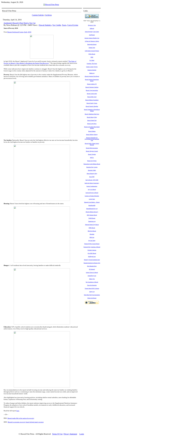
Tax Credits (56, 25)
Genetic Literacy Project (92, 66)
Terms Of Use (57, 434)
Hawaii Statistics (45, 25)
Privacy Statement (70, 434)
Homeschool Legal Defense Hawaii (92, 164)
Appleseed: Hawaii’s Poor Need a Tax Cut (19, 23)
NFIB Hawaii (92, 227)
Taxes (64, 25)
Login (81, 434)
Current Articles (38, 15)
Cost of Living (72, 25)
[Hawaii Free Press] (51, 5)
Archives (48, 15)
